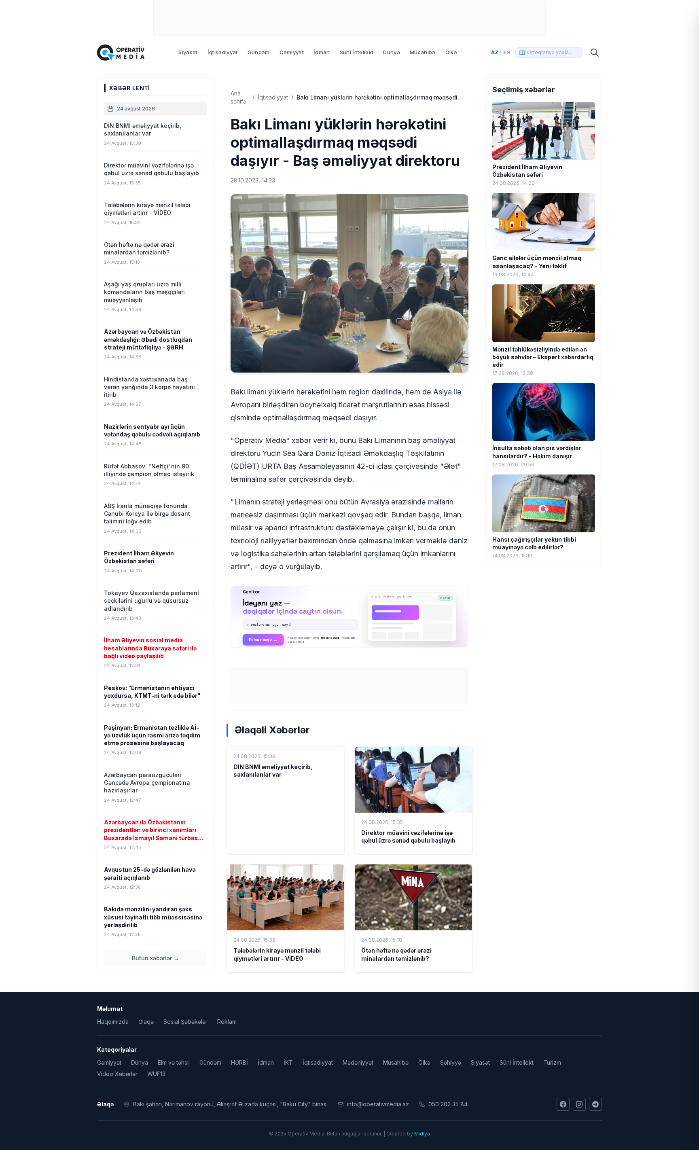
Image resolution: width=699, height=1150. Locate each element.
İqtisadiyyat (223, 52)
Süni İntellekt (357, 52)
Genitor (349, 617)
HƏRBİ (239, 1062)
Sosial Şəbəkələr (185, 1021)
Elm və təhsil (174, 1062)
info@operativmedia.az (378, 1104)
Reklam (227, 1021)
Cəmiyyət (292, 52)
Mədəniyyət (358, 1062)
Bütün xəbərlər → (155, 958)
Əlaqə (146, 1021)
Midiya (422, 1134)
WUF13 (156, 1073)
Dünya (391, 52)
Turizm (552, 1062)
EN (506, 52)
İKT (288, 1062)
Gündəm (259, 52)
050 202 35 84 (448, 1104)
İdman (321, 52)
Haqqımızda (113, 1021)
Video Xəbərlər (117, 1073)
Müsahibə (423, 52)
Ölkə (451, 52)
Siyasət (187, 52)
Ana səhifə (238, 97)
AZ (494, 52)
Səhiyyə (450, 1062)
